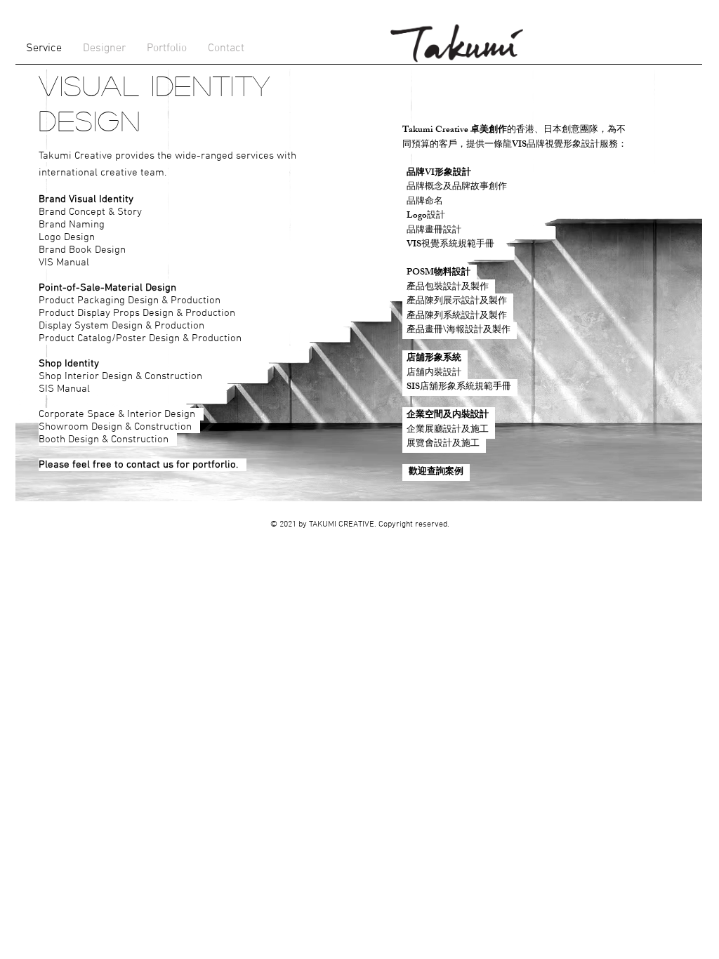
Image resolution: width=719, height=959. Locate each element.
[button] (104, 49)
